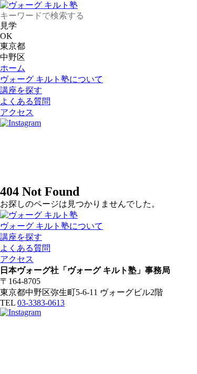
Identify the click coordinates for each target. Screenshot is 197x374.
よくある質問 (25, 101)
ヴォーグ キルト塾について (51, 79)
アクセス (17, 112)
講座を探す (21, 90)
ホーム (12, 68)
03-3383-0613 (41, 302)
